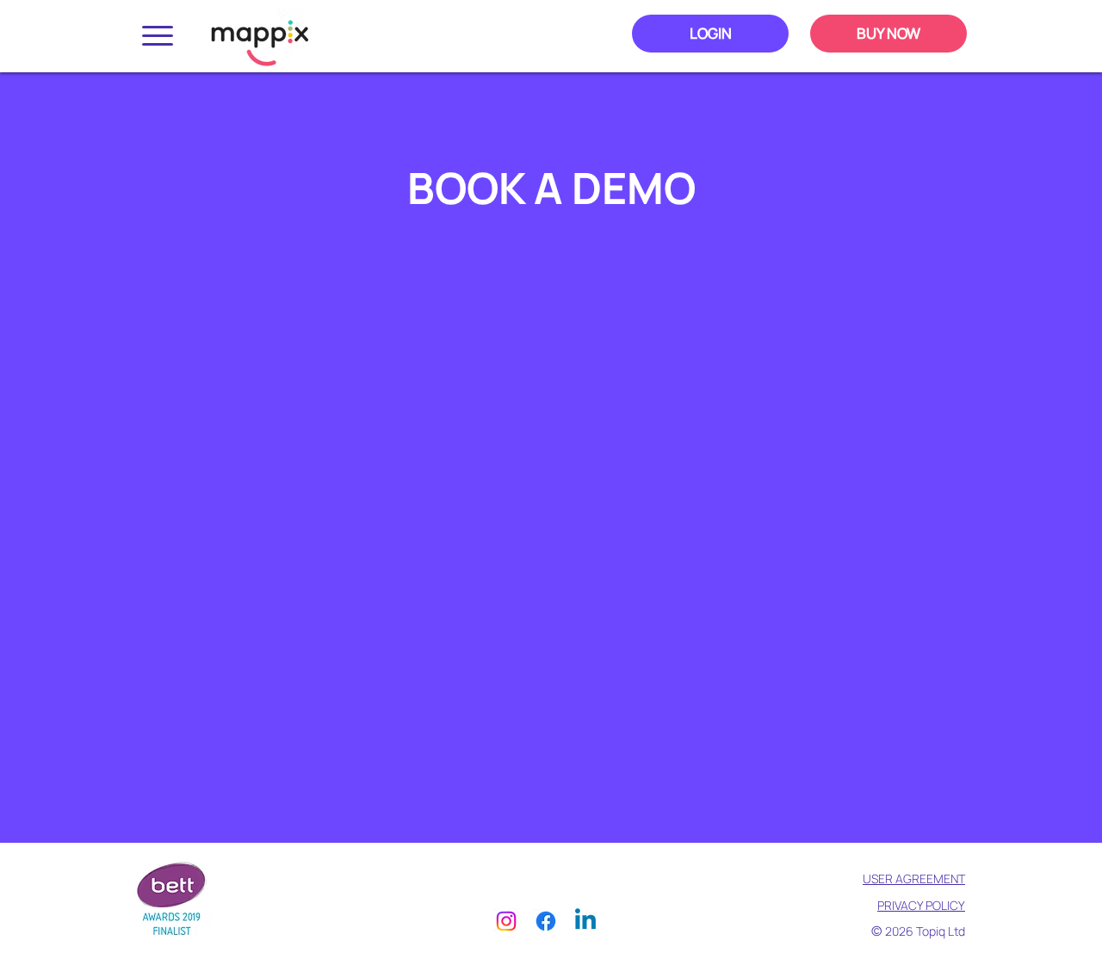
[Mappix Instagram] (506, 921)
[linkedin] (585, 921)
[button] (157, 36)
